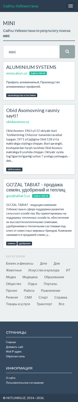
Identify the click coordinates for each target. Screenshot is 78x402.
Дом (57, 263)
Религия (12, 297)
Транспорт (44, 304)
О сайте (10, 377)
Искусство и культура (43, 270)
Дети (43, 263)
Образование (54, 277)
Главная (11, 342)
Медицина (30, 277)
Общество (13, 284)
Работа (29, 290)
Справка (60, 297)
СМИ (28, 297)
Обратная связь (15, 356)
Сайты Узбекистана (20, 6)
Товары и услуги (18, 304)
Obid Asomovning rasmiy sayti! (33, 112)
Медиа (11, 277)
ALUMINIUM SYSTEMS (31, 67)
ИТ (68, 270)
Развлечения (50, 290)
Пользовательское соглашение (25, 382)
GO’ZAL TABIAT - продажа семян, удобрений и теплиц (35, 187)
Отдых (32, 284)
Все (61, 304)
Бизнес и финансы (19, 263)
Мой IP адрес (14, 351)
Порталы (50, 284)
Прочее (11, 290)
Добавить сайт (14, 346)
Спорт (43, 297)
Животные (14, 270)
